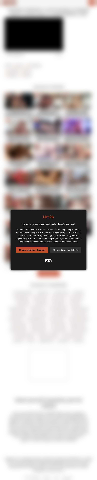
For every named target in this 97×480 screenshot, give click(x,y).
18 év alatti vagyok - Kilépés (65, 250)
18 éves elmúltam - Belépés (32, 250)
